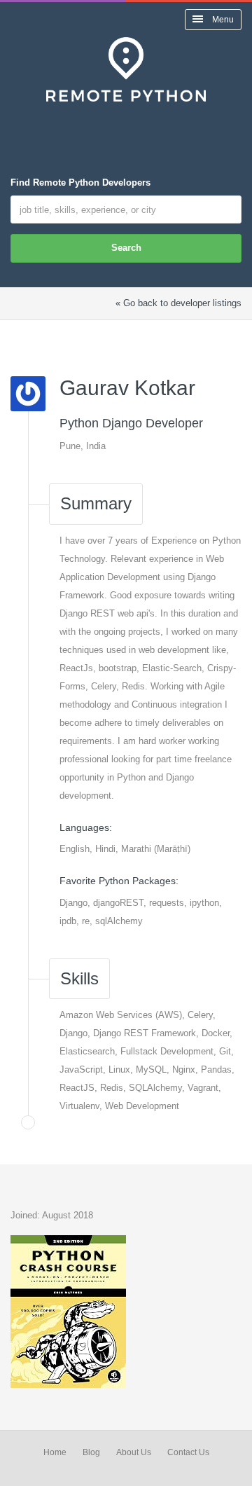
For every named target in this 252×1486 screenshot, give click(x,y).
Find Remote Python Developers (80, 182)
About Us (133, 1452)
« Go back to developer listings (178, 303)
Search (126, 247)
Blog (91, 1452)
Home (54, 1452)
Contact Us (188, 1452)
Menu (222, 20)
